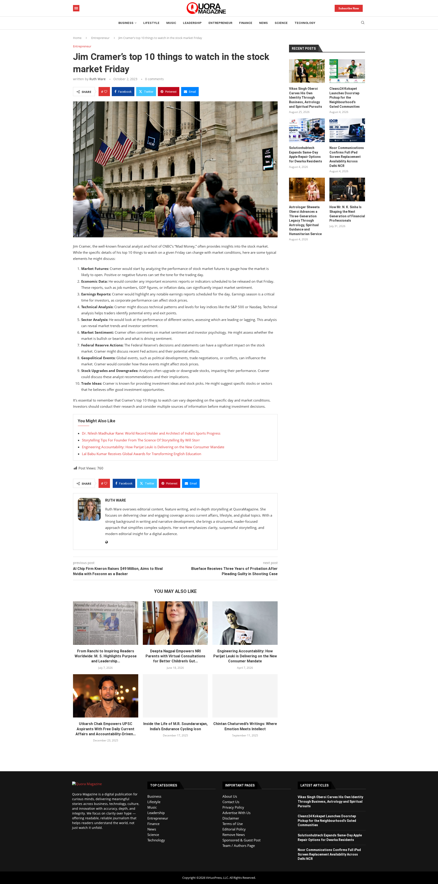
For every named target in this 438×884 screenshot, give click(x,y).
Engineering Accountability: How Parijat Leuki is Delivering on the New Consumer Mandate (153, 447)
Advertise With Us (236, 812)
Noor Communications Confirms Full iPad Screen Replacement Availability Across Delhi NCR (346, 156)
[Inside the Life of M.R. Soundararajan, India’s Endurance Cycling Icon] (175, 695)
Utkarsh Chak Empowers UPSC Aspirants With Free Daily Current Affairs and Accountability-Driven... (106, 729)
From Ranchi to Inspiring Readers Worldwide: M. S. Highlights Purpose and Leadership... (106, 656)
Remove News (233, 834)
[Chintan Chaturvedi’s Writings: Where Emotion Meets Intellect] (245, 695)
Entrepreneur (220, 23)
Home (77, 38)
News (263, 23)
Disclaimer (230, 818)
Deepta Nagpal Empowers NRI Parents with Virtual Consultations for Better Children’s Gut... (175, 656)
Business (125, 23)
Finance (245, 23)
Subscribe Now (349, 8)
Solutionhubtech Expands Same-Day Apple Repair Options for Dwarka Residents (305, 154)
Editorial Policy (234, 829)
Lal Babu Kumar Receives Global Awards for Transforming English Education (141, 453)
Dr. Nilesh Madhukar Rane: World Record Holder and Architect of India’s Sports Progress (151, 433)
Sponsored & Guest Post (241, 840)
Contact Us (230, 801)
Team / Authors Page (238, 845)
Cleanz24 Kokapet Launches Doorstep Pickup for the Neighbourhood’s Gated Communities (344, 97)
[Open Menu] (76, 8)
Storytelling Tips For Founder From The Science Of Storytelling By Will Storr (141, 440)
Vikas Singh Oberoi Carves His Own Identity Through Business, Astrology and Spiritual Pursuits (305, 97)
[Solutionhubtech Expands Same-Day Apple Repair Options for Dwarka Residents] (307, 130)
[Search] (362, 23)
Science (281, 23)
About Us (229, 796)
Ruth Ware (97, 79)
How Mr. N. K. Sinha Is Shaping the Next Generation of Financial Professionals (347, 213)
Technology (305, 23)
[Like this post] (105, 91)
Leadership (192, 23)
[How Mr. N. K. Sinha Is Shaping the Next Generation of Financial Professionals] (347, 189)
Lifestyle (151, 23)
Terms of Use (232, 823)
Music (171, 23)
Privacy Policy (233, 807)
